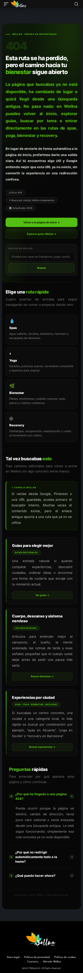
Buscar (41, 267)
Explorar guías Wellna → (41, 233)
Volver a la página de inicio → (41, 222)
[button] (7, 4)
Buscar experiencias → (42, 746)
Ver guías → (42, 595)
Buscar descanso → (42, 676)
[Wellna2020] (19, 4)
